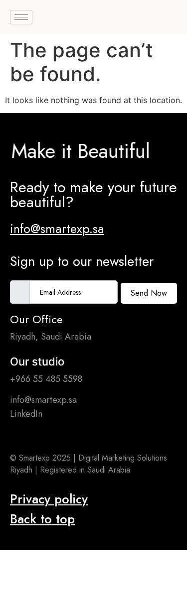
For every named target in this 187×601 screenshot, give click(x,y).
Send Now (149, 293)
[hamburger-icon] (21, 17)
